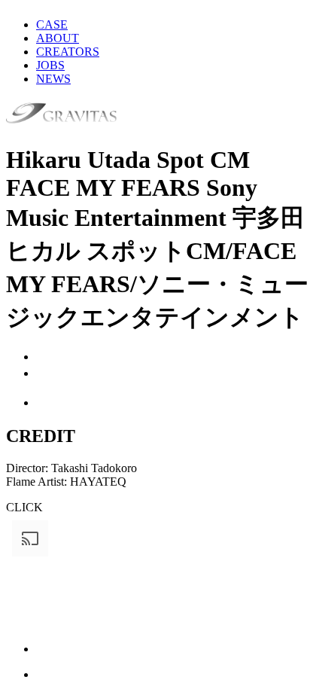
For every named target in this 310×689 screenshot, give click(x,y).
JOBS (50, 65)
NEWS (53, 78)
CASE (52, 24)
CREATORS (67, 51)
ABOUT (57, 38)
